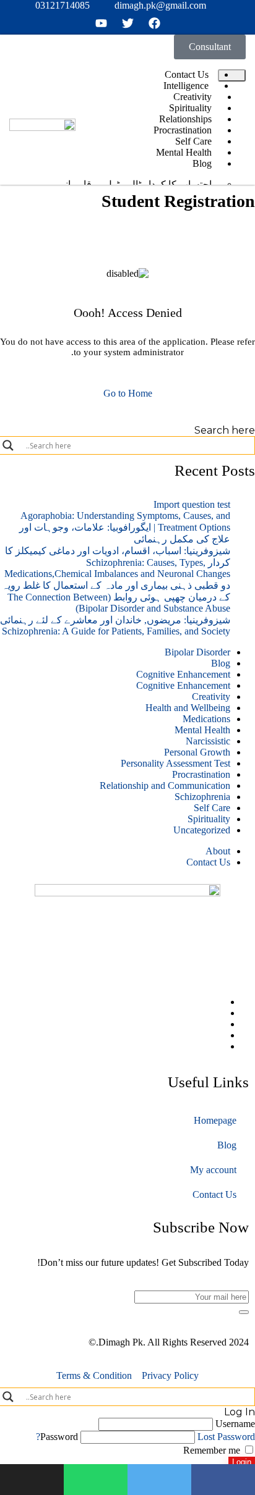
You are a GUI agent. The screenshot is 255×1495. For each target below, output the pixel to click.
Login (241, 1462)
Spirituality (209, 819)
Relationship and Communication (165, 785)
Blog (220, 663)
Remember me (213, 1450)
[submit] (244, 1312)
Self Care (212, 807)
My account (213, 1169)
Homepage (215, 1120)
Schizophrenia (202, 796)
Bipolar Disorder (197, 652)
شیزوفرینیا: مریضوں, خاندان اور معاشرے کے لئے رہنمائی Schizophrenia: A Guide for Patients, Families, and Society (115, 625)
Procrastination (201, 774)
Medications (206, 719)
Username (235, 1423)
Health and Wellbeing (187, 707)
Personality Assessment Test (175, 763)
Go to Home (127, 393)
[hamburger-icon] (232, 75)
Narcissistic (208, 741)
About (217, 851)
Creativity (211, 696)
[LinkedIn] (217, 1024)
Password (59, 1436)
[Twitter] (217, 1013)
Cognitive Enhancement (183, 674)
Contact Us (208, 862)
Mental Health (202, 730)
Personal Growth (197, 752)
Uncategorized (201, 830)
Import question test (191, 504)
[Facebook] (217, 1001)
